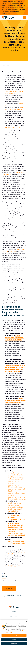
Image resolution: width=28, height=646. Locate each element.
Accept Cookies (14, 643)
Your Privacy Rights (14, 635)
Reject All (14, 639)
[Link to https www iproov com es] (7, 16)
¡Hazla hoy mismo (6, 13)
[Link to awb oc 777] (24, 17)
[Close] (26, 621)
